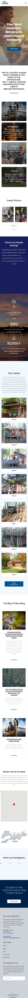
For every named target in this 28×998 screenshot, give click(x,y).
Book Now (6, 957)
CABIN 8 (14, 549)
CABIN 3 (14, 419)
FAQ (4, 951)
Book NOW (14, 48)
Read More (14, 659)
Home (5, 945)
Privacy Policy (13, 997)
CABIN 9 (14, 574)
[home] (5, 2)
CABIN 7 (14, 523)
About (5, 948)
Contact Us (6, 954)
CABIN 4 (14, 445)
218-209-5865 (7, 936)
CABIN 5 (14, 470)
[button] (25, 3)
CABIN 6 (14, 496)
